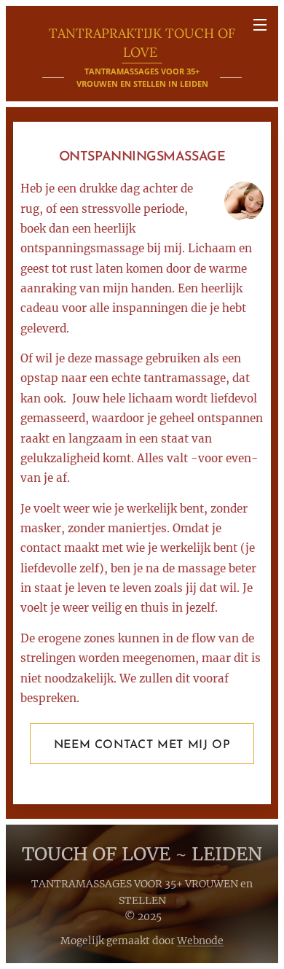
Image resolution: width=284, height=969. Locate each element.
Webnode (200, 940)
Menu (260, 24)
